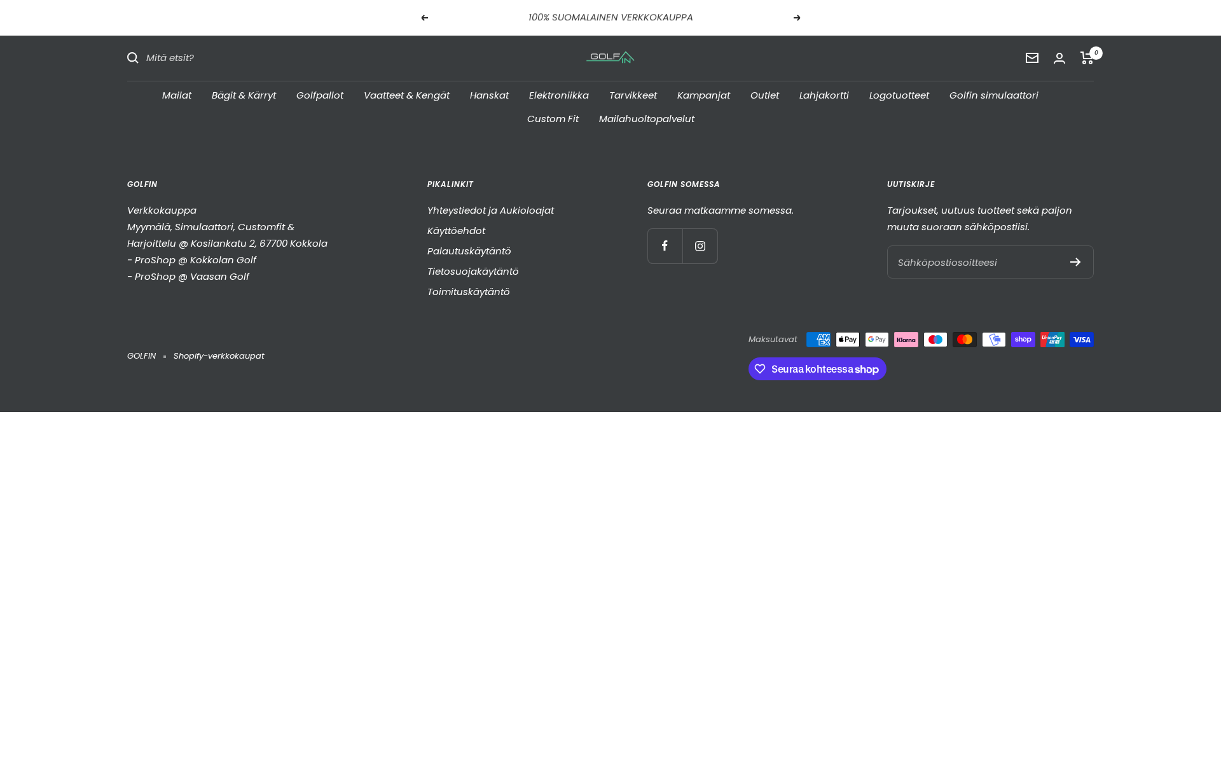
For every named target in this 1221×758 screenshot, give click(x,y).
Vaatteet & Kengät (407, 94)
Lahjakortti (824, 94)
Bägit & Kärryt (244, 94)
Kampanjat (703, 94)
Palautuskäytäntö (469, 251)
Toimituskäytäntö (468, 291)
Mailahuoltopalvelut (646, 118)
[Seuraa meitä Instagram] (699, 245)
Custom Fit (553, 118)
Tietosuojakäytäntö (473, 271)
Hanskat (489, 94)
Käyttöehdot (456, 230)
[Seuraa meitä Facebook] (664, 245)
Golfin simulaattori (993, 94)
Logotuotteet (899, 94)
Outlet (764, 94)
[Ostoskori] (1087, 58)
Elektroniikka (559, 94)
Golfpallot (319, 94)
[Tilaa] (1075, 262)
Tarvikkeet (633, 94)
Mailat (176, 94)
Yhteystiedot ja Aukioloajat (490, 210)
